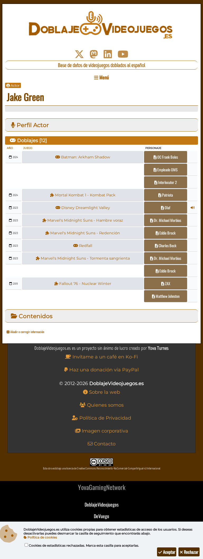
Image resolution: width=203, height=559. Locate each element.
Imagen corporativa (104, 431)
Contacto (104, 444)
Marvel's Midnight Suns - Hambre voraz (84, 220)
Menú (103, 77)
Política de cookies (42, 537)
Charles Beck (167, 245)
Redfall (85, 245)
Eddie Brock (167, 233)
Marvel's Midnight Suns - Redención (84, 233)
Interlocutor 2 (167, 182)
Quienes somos (105, 405)
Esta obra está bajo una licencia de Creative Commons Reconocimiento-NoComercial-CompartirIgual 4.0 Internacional (101, 468)
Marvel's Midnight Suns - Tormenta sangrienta (85, 258)
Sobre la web (104, 392)
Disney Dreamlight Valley (85, 207)
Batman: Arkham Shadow (85, 157)
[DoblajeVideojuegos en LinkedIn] (107, 54)
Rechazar (190, 552)
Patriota (167, 195)
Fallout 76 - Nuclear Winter (84, 283)
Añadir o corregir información (27, 331)
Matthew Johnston (167, 296)
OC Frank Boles (167, 157)
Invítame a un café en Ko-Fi (104, 357)
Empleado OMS (167, 169)
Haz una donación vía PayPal (103, 370)
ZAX (167, 283)
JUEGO (27, 148)
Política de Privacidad (104, 418)
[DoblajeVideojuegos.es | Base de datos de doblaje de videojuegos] (101, 25)
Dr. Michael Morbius (167, 220)
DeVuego (101, 516)
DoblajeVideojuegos (102, 504)
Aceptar (168, 552)
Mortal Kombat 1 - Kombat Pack (85, 195)
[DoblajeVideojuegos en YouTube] (123, 54)
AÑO (10, 148)
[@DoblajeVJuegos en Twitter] (79, 54)
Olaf (167, 207)
